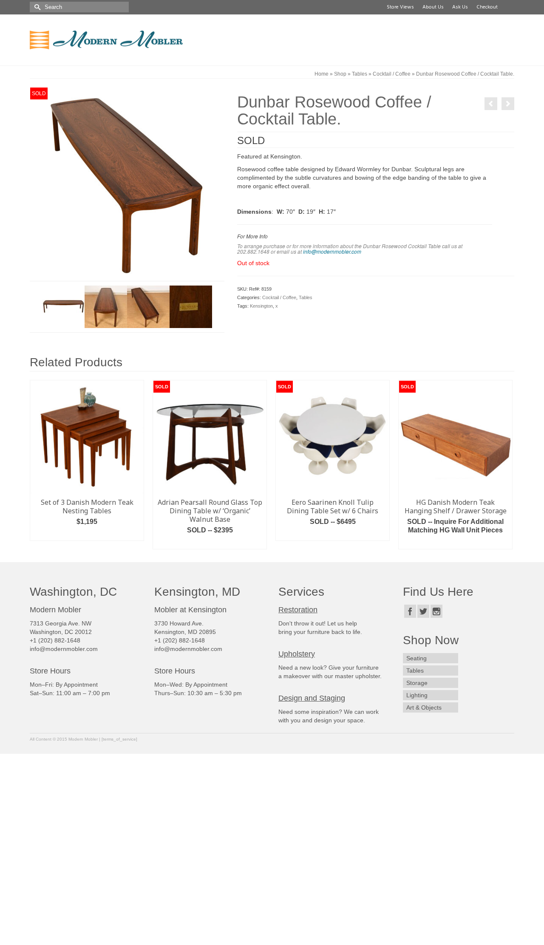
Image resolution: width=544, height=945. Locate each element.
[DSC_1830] (127, 183)
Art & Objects (424, 707)
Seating (416, 658)
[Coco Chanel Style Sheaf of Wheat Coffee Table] (490, 103)
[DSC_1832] (148, 306)
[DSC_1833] (106, 306)
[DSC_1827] (63, 306)
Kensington (261, 305)
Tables (305, 297)
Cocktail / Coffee (279, 297)
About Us (431, 7)
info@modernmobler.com (332, 251)
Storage (417, 682)
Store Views (399, 7)
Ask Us (459, 7)
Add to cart (87, 534)
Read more (210, 542)
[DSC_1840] (191, 306)
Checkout (485, 7)
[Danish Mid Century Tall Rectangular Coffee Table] (508, 103)
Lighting (417, 695)
